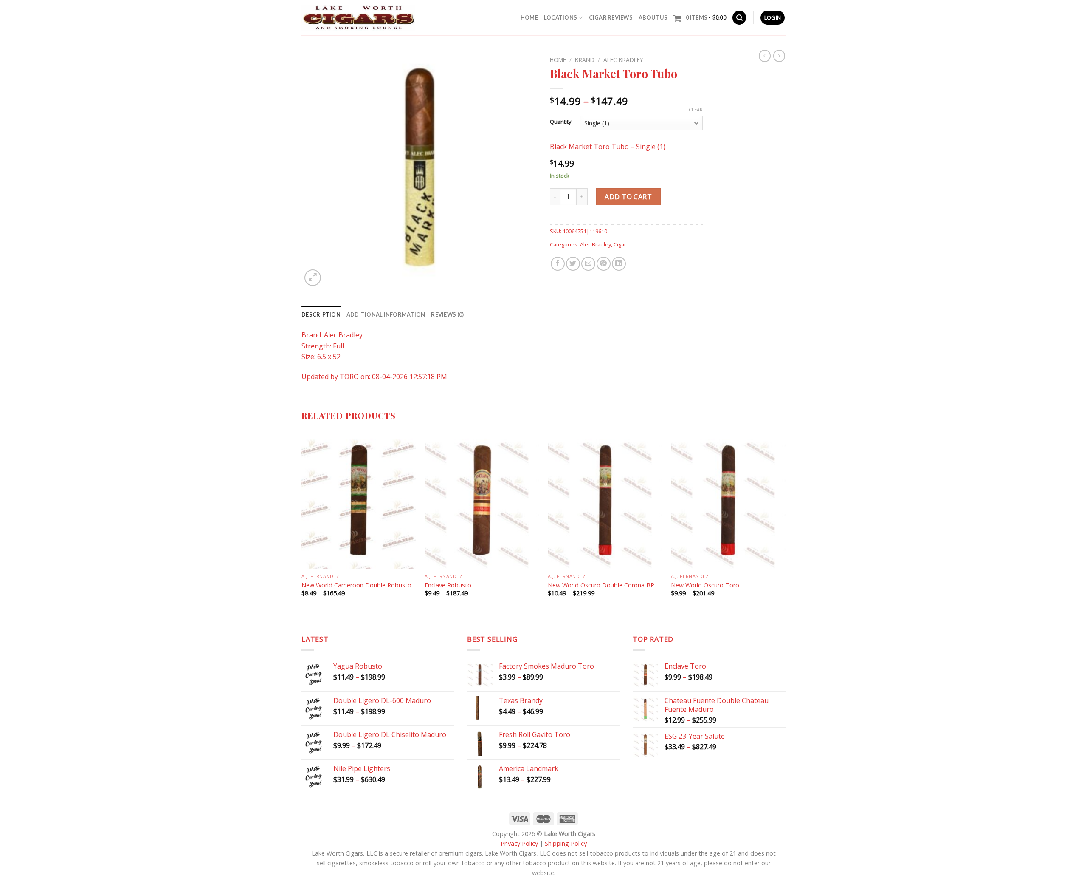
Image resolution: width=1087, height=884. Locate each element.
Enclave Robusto (448, 585)
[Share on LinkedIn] (619, 264)
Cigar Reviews (611, 17)
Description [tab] (321, 314)
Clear (696, 110)
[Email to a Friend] (588, 264)
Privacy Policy (519, 843)
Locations (560, 17)
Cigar (620, 244)
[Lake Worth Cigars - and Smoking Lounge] (358, 18)
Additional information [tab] (385, 314)
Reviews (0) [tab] (447, 314)
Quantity (560, 122)
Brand (584, 60)
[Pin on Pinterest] (604, 264)
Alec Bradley (623, 60)
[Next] (785, 525)
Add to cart (628, 196)
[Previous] (302, 525)
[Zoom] (312, 277)
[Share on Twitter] (573, 264)
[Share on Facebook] (558, 264)
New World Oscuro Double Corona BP (601, 585)
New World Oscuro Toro (705, 585)
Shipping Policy (566, 843)
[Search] (739, 18)
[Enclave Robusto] (482, 500)
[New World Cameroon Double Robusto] (358, 500)
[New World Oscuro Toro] (728, 500)
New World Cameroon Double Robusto (357, 585)
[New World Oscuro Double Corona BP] (605, 500)
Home (529, 17)
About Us (653, 17)
